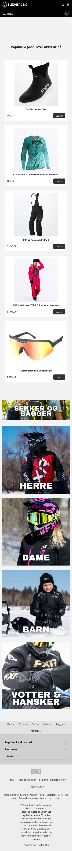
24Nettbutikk (42, 844)
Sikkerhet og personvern (52, 779)
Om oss (35, 724)
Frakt (11, 779)
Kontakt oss (36, 730)
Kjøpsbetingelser (26, 779)
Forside (11, 724)
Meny (9, 13)
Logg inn (60, 724)
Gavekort (47, 724)
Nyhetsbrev (37, 786)
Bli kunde (23, 724)
